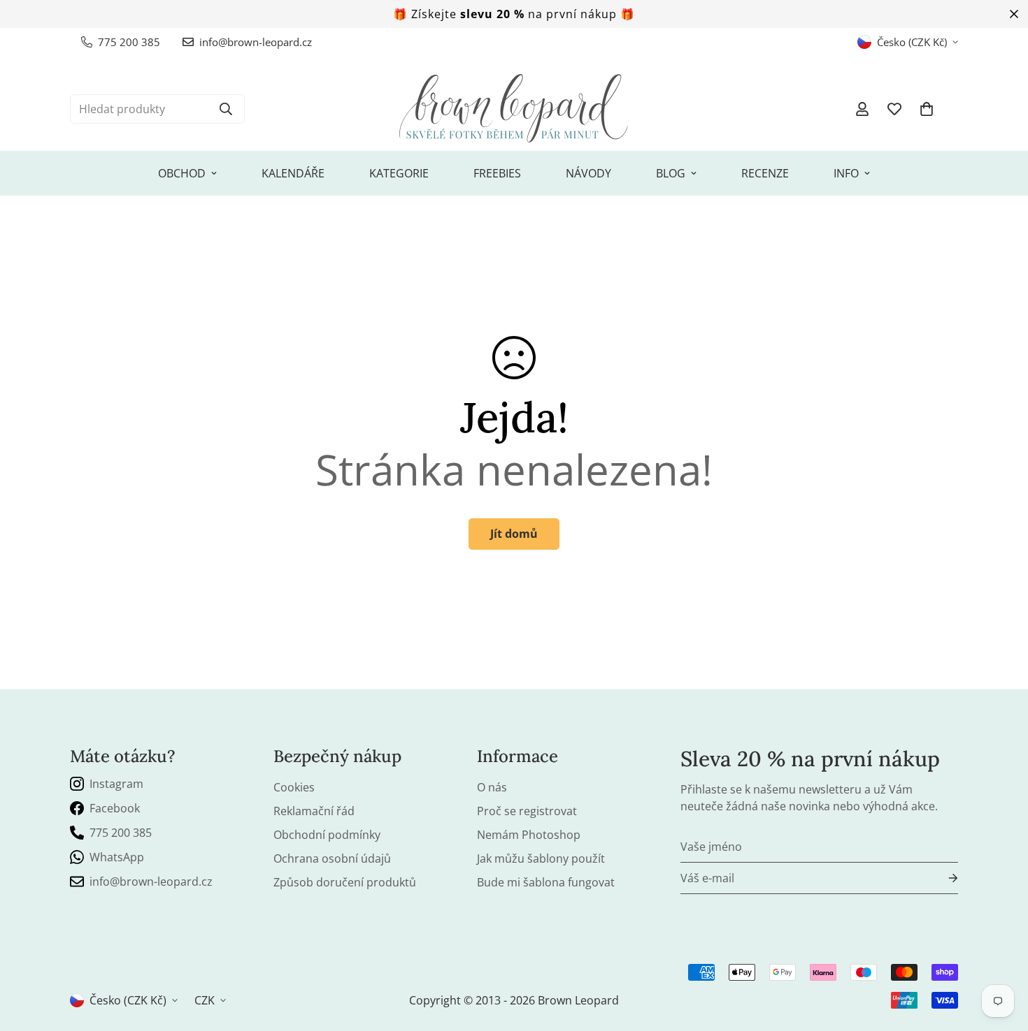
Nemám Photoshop (528, 834)
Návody (588, 173)
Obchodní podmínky (326, 834)
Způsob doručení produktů (344, 882)
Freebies (497, 173)
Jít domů (514, 533)
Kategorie (399, 173)
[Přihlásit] (942, 878)
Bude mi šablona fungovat (546, 882)
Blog (670, 173)
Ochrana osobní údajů (332, 858)
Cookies (294, 787)
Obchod (182, 173)
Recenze (765, 173)
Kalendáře (293, 173)
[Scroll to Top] (1001, 955)
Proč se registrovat (527, 811)
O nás (492, 787)
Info (846, 173)
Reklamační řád (314, 811)
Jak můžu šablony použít (541, 858)
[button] (927, 109)
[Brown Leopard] (514, 109)
